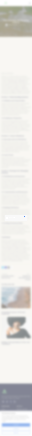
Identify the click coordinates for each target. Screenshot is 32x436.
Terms (25, 220)
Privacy (23, 220)
